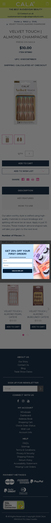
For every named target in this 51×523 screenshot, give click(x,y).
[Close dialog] (47, 246)
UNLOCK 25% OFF (17, 271)
